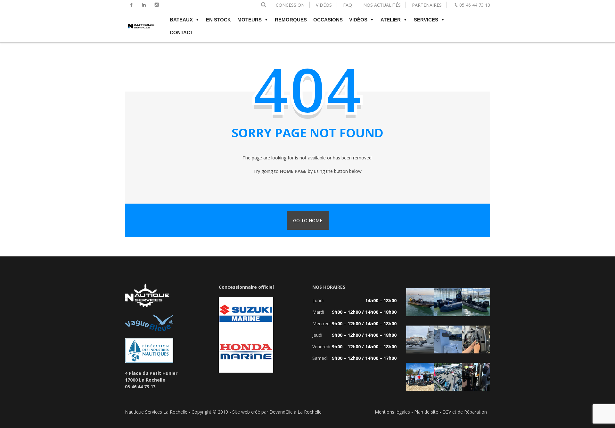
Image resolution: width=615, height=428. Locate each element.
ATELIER (391, 19)
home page (293, 171)
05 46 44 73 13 (474, 5)
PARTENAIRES (427, 5)
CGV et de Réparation (464, 412)
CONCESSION (290, 5)
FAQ (347, 5)
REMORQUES (291, 19)
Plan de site (426, 412)
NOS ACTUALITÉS (382, 5)
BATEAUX (181, 19)
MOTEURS (249, 19)
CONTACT (181, 32)
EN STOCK (218, 19)
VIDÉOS (324, 5)
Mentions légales (392, 412)
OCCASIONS (328, 19)
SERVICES (426, 19)
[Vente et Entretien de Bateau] (141, 29)
